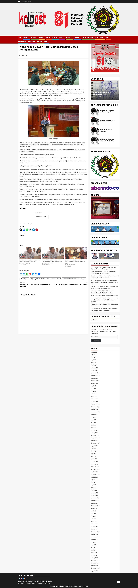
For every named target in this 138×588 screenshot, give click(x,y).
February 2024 (94, 430)
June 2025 (93, 388)
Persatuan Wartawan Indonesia (69, 278)
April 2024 (93, 425)
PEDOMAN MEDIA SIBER (25, 581)
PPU (78, 278)
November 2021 (95, 500)
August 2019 (94, 571)
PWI (81, 278)
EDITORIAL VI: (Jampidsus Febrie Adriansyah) (107, 111)
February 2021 (94, 524)
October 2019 (94, 565)
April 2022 (93, 487)
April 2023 (93, 456)
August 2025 (94, 383)
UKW (32, 279)
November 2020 (95, 532)
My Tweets (94, 320)
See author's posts (41, 216)
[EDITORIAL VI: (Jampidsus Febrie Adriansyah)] (95, 112)
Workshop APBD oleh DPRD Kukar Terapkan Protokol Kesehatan (34, 284)
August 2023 (94, 446)
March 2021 (94, 521)
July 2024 (93, 417)
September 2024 (95, 412)
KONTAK (47, 583)
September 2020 (95, 537)
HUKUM (48, 37)
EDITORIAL (34, 37)
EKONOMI (54, 37)
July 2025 (93, 386)
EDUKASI (39, 41)
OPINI (45, 41)
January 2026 (94, 370)
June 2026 (93, 357)
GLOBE (61, 37)
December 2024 (95, 404)
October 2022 (94, 472)
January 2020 (94, 558)
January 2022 (94, 495)
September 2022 (95, 474)
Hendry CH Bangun (34, 278)
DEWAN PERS (26, 278)
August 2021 (94, 508)
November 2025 (95, 375)
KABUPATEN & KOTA (87, 37)
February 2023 (94, 461)
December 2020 (95, 529)
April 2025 (93, 394)
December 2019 (95, 560)
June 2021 (93, 513)
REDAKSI (36, 581)
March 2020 (94, 552)
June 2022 (93, 482)
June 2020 (93, 545)
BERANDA (25, 37)
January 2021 (94, 526)
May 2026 (93, 360)
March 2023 (94, 459)
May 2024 (93, 422)
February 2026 (94, 367)
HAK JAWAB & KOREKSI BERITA (27, 583)
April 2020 (93, 550)
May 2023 (93, 453)
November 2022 (95, 469)
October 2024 (94, 409)
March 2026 (94, 365)
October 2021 (94, 503)
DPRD (107, 37)
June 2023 (93, 451)
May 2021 (93, 516)
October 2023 (94, 440)
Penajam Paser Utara (56, 278)
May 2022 (93, 485)
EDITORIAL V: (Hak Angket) (107, 121)
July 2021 (93, 511)
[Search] (119, 39)
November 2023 (95, 438)
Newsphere (76, 586)
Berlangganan (96, 340)
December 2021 (95, 498)
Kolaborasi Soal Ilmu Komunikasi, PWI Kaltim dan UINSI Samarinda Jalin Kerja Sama (75, 261)
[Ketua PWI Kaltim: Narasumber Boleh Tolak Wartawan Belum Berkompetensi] (53, 253)
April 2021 (93, 519)
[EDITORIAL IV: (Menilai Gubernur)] (95, 131)
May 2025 (93, 391)
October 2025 (94, 378)
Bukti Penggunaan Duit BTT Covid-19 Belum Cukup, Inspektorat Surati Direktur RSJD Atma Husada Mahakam (104, 299)
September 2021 (95, 505)
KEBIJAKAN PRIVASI (46, 581)
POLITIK (41, 37)
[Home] (20, 38)
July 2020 (93, 542)
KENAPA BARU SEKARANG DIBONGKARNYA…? (102, 93)
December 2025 (95, 373)
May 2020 (93, 547)
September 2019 (95, 568)
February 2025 (94, 399)
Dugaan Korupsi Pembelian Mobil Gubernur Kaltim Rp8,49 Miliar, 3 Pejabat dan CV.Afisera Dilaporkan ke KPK (104, 282)
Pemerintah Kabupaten (45, 278)
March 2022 (94, 490)
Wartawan (37, 279)
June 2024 (93, 420)
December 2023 (95, 435)
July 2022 (93, 479)
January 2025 (94, 401)
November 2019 (95, 563)
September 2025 (95, 380)
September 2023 (95, 443)
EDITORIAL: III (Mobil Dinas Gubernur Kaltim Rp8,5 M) (107, 140)
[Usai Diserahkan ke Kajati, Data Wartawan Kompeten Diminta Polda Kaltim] (30, 253)
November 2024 (95, 407)
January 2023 (94, 464)
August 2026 (94, 352)
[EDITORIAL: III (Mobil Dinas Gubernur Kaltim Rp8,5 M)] (95, 140)
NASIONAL (76, 37)
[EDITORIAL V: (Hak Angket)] (95, 121)
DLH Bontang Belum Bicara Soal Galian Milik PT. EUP (104, 295)
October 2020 (94, 534)
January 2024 (94, 433)
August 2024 (94, 414)
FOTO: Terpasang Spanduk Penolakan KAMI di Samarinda (70, 283)
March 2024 (94, 427)
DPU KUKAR (31, 41)
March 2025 (94, 396)
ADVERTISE (98, 37)
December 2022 (95, 466)
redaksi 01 (37, 212)
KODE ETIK (40, 583)
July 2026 (93, 354)
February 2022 (94, 493)
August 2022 (94, 477)
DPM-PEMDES (22, 41)
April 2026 (93, 362)
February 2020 (94, 555)
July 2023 (93, 448)
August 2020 (94, 539)
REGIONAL (68, 37)
